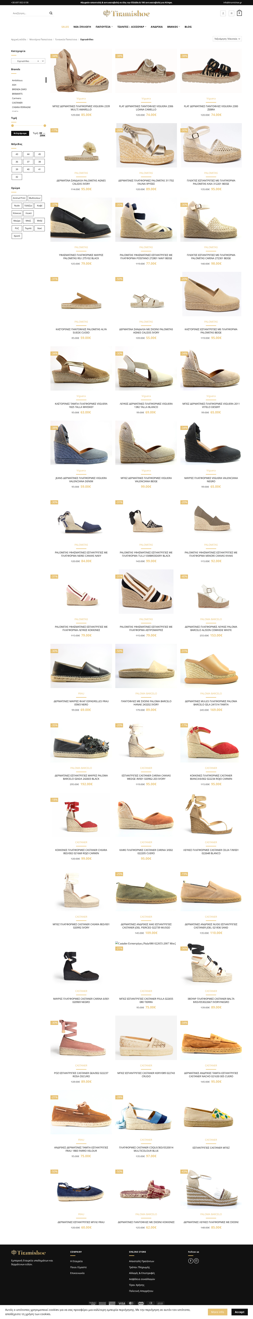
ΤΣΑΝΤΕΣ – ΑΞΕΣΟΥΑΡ (130, 26)
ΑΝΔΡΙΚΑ (157, 26)
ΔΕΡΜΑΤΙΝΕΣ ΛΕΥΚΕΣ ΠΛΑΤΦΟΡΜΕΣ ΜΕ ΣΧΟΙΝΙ (211, 1222)
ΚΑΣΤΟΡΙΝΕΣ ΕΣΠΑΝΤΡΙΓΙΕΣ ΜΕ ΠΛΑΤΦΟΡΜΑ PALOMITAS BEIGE (211, 331)
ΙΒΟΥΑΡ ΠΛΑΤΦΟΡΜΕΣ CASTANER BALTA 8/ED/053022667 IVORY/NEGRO (211, 1000)
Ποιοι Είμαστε (78, 1267)
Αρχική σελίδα (18, 39)
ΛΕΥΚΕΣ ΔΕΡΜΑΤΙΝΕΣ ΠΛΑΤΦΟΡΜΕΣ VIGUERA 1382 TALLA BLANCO (146, 405)
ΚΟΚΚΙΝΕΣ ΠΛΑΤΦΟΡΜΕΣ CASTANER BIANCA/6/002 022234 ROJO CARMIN (211, 777)
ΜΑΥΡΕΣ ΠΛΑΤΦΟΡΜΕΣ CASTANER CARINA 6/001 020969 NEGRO (81, 1000)
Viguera (81, 98)
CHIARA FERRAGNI (21, 107)
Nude (17, 205)
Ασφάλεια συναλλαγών (142, 1279)
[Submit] (51, 13)
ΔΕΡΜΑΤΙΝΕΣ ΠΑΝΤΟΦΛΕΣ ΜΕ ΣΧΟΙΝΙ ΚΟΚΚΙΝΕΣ (146, 1222)
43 (17, 154)
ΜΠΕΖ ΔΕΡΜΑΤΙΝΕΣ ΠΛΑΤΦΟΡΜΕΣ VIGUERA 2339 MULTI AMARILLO (81, 108)
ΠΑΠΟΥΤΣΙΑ (103, 26)
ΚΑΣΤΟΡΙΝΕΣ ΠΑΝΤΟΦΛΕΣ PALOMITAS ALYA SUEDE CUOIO (81, 331)
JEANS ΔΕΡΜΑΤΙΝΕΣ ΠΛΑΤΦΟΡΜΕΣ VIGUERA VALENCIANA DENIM (81, 480)
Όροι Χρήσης (136, 1284)
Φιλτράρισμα (20, 133)
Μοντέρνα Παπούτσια (40, 39)
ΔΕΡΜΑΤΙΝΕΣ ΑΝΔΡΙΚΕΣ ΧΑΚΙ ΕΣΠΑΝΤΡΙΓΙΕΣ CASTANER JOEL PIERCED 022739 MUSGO (146, 926)
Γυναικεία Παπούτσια (66, 39)
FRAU (81, 693)
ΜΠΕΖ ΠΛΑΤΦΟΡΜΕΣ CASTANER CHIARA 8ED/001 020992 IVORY (81, 926)
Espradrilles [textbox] (26, 61)
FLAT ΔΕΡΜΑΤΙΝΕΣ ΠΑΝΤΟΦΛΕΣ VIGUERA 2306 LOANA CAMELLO (146, 108)
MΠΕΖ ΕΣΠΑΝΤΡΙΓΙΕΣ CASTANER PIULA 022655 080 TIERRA (146, 1000)
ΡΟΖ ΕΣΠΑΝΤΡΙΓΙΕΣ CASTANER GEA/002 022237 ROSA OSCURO (81, 1075)
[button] (223, 13)
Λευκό (28, 213)
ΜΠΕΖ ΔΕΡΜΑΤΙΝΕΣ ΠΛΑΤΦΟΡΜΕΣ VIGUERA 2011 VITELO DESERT (211, 405)
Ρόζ (17, 228)
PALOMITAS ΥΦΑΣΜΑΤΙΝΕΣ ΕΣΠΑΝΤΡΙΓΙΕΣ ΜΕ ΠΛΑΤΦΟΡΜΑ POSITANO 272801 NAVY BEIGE (146, 256)
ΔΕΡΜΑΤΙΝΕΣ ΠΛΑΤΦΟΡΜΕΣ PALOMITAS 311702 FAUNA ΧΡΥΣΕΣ (146, 182)
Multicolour (35, 198)
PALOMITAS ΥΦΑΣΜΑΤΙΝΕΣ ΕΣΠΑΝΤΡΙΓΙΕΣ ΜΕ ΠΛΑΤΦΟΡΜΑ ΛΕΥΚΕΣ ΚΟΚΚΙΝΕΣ (81, 628)
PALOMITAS (81, 173)
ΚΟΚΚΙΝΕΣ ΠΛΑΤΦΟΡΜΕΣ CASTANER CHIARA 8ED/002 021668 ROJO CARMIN (81, 851)
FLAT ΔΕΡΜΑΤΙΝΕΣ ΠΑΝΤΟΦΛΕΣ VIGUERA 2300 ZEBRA (211, 108)
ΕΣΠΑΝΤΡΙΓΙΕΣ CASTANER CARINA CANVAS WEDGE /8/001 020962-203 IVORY (146, 777)
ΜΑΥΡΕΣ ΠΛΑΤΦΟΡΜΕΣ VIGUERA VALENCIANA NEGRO (211, 480)
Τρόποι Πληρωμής (139, 1267)
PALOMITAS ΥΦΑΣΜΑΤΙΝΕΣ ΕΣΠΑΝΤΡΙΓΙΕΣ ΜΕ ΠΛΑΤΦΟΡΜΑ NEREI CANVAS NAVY (81, 554)
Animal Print (19, 198)
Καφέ (39, 205)
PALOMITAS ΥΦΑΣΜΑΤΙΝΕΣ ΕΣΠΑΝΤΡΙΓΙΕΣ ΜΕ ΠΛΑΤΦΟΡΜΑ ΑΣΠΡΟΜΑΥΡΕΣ (146, 628)
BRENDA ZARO (19, 89)
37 (28, 161)
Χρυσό (17, 235)
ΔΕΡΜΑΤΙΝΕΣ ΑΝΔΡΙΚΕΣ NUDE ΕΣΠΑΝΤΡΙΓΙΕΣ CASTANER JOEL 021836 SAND (211, 926)
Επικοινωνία (77, 1273)
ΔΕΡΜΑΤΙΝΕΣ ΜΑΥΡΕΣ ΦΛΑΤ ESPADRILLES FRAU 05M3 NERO (81, 703)
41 (39, 169)
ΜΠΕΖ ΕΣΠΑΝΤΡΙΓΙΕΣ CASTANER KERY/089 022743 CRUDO (146, 1075)
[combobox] (28, 61)
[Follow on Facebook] (190, 1260)
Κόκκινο (17, 213)
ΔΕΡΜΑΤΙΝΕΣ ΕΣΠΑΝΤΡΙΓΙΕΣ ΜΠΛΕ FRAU (81, 1222)
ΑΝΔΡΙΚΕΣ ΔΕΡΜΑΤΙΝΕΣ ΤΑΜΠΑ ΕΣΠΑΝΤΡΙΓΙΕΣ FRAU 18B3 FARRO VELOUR (81, 1149)
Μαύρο (16, 220)
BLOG (188, 26)
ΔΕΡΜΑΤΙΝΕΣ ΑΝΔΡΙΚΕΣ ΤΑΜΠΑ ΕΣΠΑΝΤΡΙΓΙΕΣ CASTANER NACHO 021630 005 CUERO (211, 1075)
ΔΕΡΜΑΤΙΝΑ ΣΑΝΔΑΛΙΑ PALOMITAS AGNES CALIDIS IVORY (81, 182)
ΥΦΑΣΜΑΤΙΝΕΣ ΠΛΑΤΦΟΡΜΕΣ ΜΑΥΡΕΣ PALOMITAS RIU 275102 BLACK (81, 256)
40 (28, 169)
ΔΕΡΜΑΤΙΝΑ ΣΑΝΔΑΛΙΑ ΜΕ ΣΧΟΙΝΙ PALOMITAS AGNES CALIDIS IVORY (146, 331)
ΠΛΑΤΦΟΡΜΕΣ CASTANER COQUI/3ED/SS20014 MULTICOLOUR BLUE (146, 1149)
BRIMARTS (17, 93)
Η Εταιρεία (76, 1261)
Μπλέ (39, 220)
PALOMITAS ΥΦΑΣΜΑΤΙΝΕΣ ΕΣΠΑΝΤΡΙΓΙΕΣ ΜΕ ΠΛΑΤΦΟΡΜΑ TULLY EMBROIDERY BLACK (146, 554)
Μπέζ (28, 220)
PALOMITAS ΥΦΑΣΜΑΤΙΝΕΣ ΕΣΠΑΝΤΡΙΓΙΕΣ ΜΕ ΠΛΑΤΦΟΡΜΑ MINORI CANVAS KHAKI (211, 554)
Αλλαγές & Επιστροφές (142, 1273)
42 (17, 176)
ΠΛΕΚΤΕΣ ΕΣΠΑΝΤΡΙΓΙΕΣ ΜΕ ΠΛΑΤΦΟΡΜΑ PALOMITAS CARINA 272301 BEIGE (211, 256)
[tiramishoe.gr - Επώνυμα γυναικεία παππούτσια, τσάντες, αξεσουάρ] (126, 13)
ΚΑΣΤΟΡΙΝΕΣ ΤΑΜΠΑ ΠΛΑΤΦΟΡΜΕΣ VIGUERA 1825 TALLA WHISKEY (81, 405)
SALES (65, 26)
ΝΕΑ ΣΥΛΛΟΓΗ (82, 26)
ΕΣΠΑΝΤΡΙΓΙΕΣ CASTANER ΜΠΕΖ (211, 1147)
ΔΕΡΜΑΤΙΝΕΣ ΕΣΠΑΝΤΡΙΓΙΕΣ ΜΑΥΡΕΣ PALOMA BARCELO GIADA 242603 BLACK (81, 777)
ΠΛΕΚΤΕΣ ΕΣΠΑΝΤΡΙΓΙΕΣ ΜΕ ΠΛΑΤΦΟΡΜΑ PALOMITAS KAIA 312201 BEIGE (211, 182)
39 (17, 169)
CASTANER (17, 102)
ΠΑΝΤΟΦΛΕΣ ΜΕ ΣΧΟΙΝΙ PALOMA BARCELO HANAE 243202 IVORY (146, 703)
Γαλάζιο (28, 205)
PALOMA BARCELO (211, 619)
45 (39, 154)
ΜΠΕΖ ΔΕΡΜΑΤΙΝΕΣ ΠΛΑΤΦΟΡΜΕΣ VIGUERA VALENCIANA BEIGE (146, 480)
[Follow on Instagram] (196, 1260)
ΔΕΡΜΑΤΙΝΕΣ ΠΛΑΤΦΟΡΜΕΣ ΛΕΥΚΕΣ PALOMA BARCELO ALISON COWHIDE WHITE (211, 628)
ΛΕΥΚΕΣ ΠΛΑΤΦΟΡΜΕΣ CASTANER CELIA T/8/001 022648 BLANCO (211, 851)
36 (17, 161)
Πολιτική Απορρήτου (141, 1291)
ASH (14, 84)
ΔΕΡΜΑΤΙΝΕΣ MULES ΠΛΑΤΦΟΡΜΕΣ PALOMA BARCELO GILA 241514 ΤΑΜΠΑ (211, 703)
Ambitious (17, 80)
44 (28, 154)
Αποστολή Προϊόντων (141, 1261)
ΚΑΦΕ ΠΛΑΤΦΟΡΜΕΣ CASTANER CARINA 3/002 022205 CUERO (146, 851)
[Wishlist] (231, 13)
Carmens (16, 98)
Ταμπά (28, 228)
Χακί (39, 228)
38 (39, 161)
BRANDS (172, 26)
